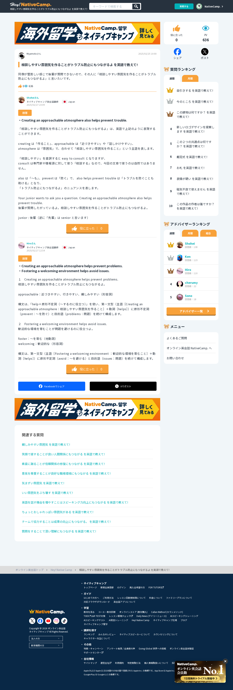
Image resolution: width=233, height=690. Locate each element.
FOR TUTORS (155, 587)
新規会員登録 (107, 587)
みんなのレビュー (107, 634)
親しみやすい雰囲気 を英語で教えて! (46, 444)
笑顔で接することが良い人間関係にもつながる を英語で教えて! (63, 454)
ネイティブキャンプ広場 (165, 620)
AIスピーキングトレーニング (184, 616)
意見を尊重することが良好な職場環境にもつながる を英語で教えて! (66, 473)
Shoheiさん (33, 98)
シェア (54, 386)
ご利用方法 (108, 598)
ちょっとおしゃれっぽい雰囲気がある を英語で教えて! (57, 512)
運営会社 (104, 663)
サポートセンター (92, 652)
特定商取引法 (134, 663)
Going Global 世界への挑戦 (152, 648)
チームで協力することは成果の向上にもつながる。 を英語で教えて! (66, 521)
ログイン (121, 587)
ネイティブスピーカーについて (134, 634)
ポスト (126, 386)
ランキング (89, 634)
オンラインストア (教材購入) (133, 612)
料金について (155, 598)
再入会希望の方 (137, 587)
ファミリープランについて (179, 598)
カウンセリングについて (165, 634)
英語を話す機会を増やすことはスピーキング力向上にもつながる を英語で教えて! (75, 502)
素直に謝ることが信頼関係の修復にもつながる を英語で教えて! (63, 464)
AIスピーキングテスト (94, 620)
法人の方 (35, 638)
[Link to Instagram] (56, 621)
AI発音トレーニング (118, 620)
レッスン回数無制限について (131, 598)
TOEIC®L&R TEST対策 (94, 616)
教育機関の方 (37, 645)
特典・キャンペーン (93, 648)
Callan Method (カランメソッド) (167, 612)
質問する (184, 6)
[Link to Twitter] (32, 621)
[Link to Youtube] (48, 621)
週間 (172, 78)
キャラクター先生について (97, 638)
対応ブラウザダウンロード (97, 602)
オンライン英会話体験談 (182, 648)
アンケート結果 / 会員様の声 (121, 648)
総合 (208, 233)
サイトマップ (90, 663)
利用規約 (119, 663)
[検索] (136, 6)
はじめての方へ (91, 598)
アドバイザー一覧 (191, 311)
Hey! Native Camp (140, 620)
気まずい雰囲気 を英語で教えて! (43, 483)
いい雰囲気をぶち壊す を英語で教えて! (47, 492)
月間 (190, 78)
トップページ (90, 587)
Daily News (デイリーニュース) (152, 616)
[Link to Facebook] (40, 621)
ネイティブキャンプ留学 (96, 624)
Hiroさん (31, 243)
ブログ (184, 620)
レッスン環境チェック (120, 616)
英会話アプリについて (124, 602)
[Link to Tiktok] (64, 621)
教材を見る (89, 612)
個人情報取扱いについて (156, 663)
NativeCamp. (212, 6)
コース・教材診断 (107, 612)
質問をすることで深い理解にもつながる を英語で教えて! (59, 531)
